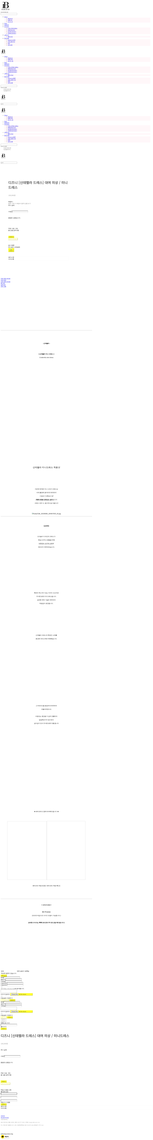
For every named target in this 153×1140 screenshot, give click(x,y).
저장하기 (12, 1000)
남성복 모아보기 (12, 31)
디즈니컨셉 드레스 (12, 28)
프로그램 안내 (11, 41)
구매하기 (3, 1028)
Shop (5, 23)
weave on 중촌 (11, 40)
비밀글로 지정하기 (7, 998)
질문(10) (3, 285)
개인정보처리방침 (5, 1117)
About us (10, 18)
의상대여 (6, 26)
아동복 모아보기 (12, 33)
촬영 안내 (10, 36)
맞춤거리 (10, 20)
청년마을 (6, 38)
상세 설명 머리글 (5, 278)
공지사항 (10, 45)
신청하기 (3, 1104)
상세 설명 (3, 280)
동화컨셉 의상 (11, 30)
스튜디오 (6, 35)
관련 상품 (3, 286)
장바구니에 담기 (5, 1083)
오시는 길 (10, 21)
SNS (9, 43)
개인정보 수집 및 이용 (8, 988)
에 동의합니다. (12, 988)
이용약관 (3, 1116)
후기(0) (3, 283)
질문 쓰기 (3, 975)
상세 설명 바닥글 (5, 281)
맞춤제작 (6, 25)
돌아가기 (3, 1017)
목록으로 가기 (4, 1000)
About (6, 17)
